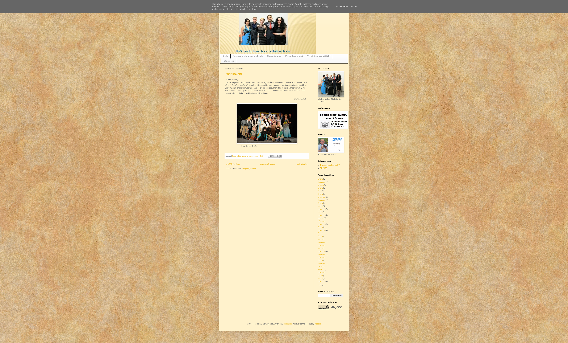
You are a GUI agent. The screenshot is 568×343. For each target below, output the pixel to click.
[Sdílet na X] (275, 156)
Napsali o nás (274, 56)
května (320, 270)
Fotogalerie (228, 61)
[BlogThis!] (272, 156)
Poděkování (233, 74)
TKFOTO (323, 168)
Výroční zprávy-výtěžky (319, 56)
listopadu (321, 182)
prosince (321, 197)
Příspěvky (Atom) (249, 169)
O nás (225, 56)
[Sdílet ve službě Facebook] (278, 156)
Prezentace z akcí (294, 56)
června (320, 266)
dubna (320, 218)
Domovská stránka (267, 164)
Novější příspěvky (233, 164)
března (321, 185)
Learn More (342, 7)
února (320, 179)
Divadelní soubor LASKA (330, 165)
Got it (354, 7)
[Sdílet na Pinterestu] (280, 156)
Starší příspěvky (302, 164)
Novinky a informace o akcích (248, 56)
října (320, 191)
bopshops (288, 324)
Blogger (317, 324)
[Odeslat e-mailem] (269, 156)
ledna (320, 206)
